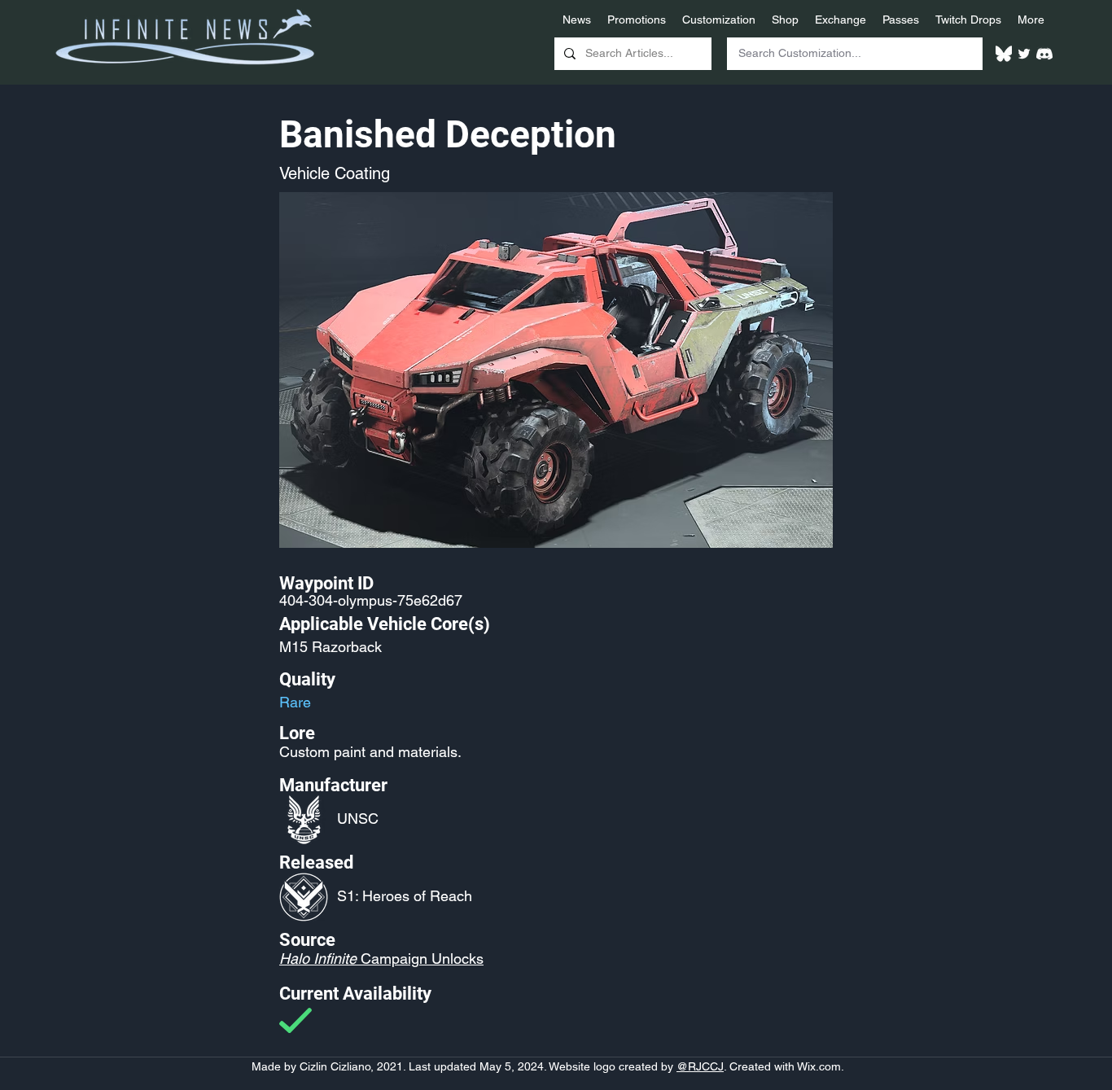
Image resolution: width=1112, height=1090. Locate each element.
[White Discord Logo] (1044, 54)
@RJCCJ (700, 1066)
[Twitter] (1024, 54)
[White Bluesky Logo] (1004, 54)
